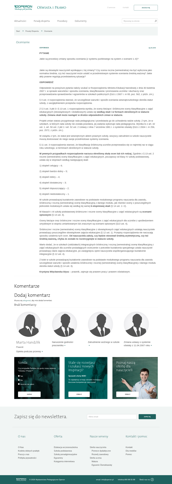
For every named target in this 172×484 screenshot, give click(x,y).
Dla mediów (131, 451)
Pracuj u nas (23, 454)
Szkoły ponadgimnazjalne (65, 454)
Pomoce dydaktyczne (101, 451)
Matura (95, 461)
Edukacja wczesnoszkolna (66, 447)
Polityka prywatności (27, 458)
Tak (21, 376)
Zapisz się (147, 417)
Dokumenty (81, 20)
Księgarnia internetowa (64, 461)
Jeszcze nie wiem (27, 384)
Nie (21, 380)
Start (18, 31)
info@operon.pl (107, 480)
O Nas (21, 447)
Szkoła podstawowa (63, 451)
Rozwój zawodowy (100, 454)
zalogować (27, 300)
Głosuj (29, 394)
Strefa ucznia (95, 458)
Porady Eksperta (32, 31)
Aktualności (20, 20)
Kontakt (126, 7)
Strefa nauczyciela (98, 447)
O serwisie (111, 7)
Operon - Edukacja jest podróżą (23, 7)
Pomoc (129, 454)
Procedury (62, 20)
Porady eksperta (42, 20)
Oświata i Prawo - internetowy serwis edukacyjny (51, 7)
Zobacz (79, 394)
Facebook (152, 479)
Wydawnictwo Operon (21, 479)
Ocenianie (48, 31)
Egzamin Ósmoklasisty (102, 465)
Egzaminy (58, 458)
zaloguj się (146, 8)
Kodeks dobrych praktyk (28, 451)
